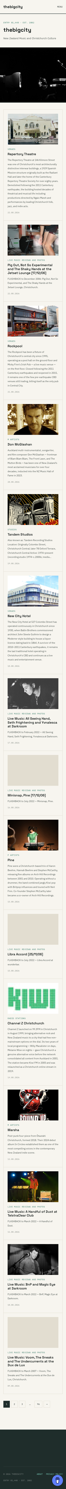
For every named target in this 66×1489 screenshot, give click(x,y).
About (40, 1474)
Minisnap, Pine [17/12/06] (27, 795)
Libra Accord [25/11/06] (25, 954)
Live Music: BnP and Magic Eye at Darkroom (31, 1286)
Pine (11, 860)
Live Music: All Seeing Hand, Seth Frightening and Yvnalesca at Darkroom (32, 722)
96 (38, 1404)
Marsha (13, 1130)
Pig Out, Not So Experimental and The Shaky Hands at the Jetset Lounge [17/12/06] (30, 269)
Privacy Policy (54, 1474)
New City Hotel (19, 616)
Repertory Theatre (22, 154)
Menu (60, 6)
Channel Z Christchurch (26, 1023)
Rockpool (15, 346)
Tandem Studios (20, 534)
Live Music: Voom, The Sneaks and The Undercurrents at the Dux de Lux (31, 1361)
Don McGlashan (20, 444)
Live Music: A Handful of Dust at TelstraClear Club (32, 1213)
